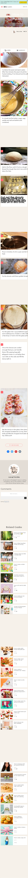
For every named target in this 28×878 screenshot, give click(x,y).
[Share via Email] (20, 451)
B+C (16, 546)
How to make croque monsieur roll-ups (19, 659)
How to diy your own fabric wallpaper (18, 723)
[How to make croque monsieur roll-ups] (7, 661)
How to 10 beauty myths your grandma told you (19, 764)
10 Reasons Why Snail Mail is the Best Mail (20, 554)
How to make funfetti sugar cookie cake (19, 785)
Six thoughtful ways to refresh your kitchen (19, 807)
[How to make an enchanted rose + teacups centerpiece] (7, 672)
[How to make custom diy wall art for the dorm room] (7, 704)
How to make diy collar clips (19, 680)
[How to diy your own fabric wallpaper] (7, 725)
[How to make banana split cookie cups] (7, 714)
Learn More (23, 2)
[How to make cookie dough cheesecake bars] (7, 651)
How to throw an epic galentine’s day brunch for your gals (20, 691)
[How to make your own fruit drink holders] (7, 599)
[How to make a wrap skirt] (7, 840)
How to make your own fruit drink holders (19, 596)
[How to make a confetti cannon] (7, 567)
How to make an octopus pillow (19, 828)
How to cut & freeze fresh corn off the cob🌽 (20, 533)
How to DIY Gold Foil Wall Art (20, 586)
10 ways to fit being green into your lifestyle (20, 607)
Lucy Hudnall (17, 536)
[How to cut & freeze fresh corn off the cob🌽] (7, 535)
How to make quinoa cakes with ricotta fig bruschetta (19, 796)
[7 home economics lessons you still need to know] (7, 777)
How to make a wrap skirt (20, 837)
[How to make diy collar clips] (7, 683)
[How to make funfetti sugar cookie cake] (7, 788)
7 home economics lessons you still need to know (20, 775)
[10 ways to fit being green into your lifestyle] (7, 609)
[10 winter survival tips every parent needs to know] (7, 577)
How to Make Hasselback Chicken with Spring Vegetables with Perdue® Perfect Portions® (19, 545)
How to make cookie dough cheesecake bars (19, 649)
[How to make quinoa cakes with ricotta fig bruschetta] (7, 798)
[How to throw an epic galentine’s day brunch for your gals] (7, 693)
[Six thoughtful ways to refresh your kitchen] (7, 809)
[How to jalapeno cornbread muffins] (7, 819)
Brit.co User (19, 31)
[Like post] (10, 445)
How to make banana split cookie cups (20, 712)
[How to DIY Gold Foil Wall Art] (7, 588)
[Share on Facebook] (8, 451)
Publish (25, 498)
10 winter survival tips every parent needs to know (19, 576)
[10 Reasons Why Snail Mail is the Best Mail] (7, 556)
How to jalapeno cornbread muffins (18, 817)
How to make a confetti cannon (19, 565)
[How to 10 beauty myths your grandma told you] (7, 766)
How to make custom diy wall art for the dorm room (19, 702)
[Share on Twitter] (12, 451)
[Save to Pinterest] (16, 451)
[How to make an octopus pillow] (7, 830)
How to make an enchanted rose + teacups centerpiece (20, 670)
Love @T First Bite (14, 477)
